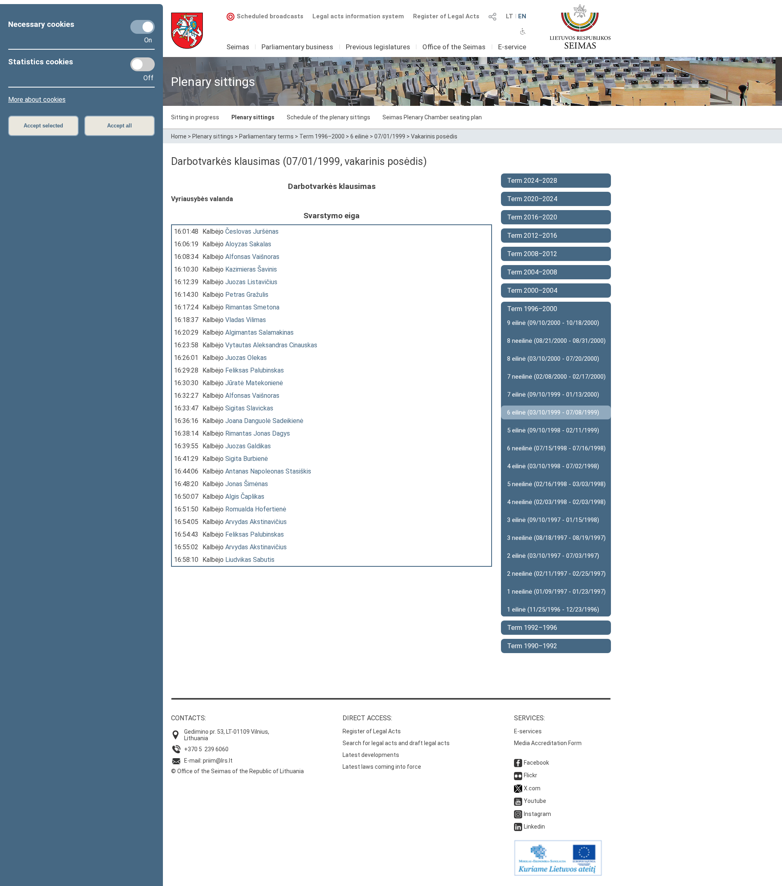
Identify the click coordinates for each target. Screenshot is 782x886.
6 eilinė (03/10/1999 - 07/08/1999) (553, 412)
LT (509, 16)
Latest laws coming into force (382, 766)
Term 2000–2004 (532, 290)
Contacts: (188, 718)
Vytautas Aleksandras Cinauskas (271, 345)
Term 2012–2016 (532, 235)
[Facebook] (518, 762)
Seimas (237, 47)
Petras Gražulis (246, 294)
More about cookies (37, 99)
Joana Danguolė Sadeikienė (264, 421)
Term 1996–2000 (322, 136)
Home (179, 136)
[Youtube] (518, 801)
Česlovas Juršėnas (252, 231)
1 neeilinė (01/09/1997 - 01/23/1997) (556, 591)
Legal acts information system (358, 16)
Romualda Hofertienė (255, 509)
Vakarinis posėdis (434, 136)
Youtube (535, 801)
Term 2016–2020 (532, 217)
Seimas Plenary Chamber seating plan (432, 117)
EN (522, 16)
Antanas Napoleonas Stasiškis (268, 471)
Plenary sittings (253, 117)
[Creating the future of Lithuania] (558, 874)
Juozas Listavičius (251, 282)
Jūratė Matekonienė (254, 383)
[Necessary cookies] (142, 27)
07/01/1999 (389, 136)
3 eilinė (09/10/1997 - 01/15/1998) (553, 520)
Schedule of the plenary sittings (328, 117)
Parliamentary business (297, 47)
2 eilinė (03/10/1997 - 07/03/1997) (553, 555)
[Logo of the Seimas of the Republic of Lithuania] (580, 26)
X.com (532, 788)
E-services (528, 731)
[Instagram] (518, 814)
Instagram (537, 814)
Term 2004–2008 (532, 272)
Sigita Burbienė (246, 459)
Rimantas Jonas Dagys (257, 433)
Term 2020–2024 (532, 199)
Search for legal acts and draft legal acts (396, 743)
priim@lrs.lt (218, 760)
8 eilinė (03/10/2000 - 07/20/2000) (553, 358)
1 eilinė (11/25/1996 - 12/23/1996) (553, 609)
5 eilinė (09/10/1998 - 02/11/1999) (553, 430)
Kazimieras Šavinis (251, 269)
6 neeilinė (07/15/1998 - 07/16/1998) (556, 448)
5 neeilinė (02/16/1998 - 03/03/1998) (556, 484)
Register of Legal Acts (446, 16)
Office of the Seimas (453, 47)
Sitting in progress (195, 117)
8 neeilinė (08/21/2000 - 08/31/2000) (556, 340)
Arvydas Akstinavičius (256, 522)
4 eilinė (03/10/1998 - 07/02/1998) (553, 466)
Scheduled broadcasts (270, 16)
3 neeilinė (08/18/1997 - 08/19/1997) (556, 538)
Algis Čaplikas (244, 496)
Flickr (530, 775)
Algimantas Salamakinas (259, 332)
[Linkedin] (518, 826)
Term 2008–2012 (532, 254)
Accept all (119, 126)
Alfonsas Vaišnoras (252, 257)
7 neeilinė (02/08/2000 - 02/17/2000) (556, 376)
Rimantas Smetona (252, 307)
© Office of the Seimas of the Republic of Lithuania (237, 771)
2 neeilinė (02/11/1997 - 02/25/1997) (556, 573)
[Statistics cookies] (142, 64)
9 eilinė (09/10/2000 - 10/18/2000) (553, 323)
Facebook (536, 762)
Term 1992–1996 (532, 628)
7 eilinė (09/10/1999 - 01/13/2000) (553, 394)
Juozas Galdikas (248, 446)
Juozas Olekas (246, 358)
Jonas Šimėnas (246, 484)
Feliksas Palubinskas (254, 370)
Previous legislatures (378, 47)
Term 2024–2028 (532, 180)
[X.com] (518, 788)
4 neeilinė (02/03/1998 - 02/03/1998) (556, 502)
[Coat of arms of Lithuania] (187, 31)
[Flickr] (518, 775)
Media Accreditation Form (548, 743)
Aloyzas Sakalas (248, 244)
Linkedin (534, 826)
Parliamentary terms (266, 136)
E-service (512, 47)
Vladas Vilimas (245, 320)
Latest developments (371, 755)
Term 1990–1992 (532, 646)
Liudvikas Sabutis (250, 560)
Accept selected (43, 126)
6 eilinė (359, 136)
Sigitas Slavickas (249, 408)
